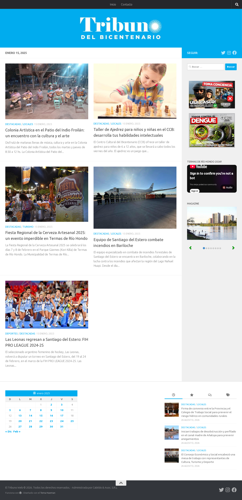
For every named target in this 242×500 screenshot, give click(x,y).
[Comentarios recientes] (210, 395)
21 (30, 421)
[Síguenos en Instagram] (229, 53)
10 (61, 410)
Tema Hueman (47, 493)
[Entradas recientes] (174, 395)
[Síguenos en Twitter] (223, 53)
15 (41, 415)
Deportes (11, 333)
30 (51, 426)
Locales (28, 124)
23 (51, 421)
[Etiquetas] (228, 395)
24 (61, 421)
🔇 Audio (227, 187)
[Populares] (191, 395)
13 (20, 415)
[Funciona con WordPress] (20, 493)
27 (20, 426)
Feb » (16, 431)
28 (30, 426)
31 (61, 426)
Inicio (113, 4)
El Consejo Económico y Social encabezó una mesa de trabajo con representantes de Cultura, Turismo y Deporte (208, 458)
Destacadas (13, 124)
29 (41, 426)
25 (72, 421)
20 (20, 421)
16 (51, 415)
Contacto (126, 4)
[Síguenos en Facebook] (234, 53)
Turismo (28, 226)
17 (61, 415)
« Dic (8, 431)
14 (30, 415)
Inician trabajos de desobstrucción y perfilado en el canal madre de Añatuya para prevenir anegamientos (208, 435)
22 (41, 421)
